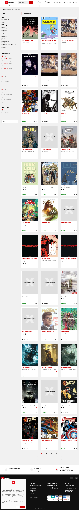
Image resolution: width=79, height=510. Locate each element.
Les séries (32, 493)
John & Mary (64, 113)
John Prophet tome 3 (66, 331)
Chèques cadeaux (69, 490)
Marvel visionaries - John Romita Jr (29, 259)
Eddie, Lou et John (26, 186)
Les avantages (68, 487)
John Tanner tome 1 (46, 222)
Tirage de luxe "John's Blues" (68, 40)
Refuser (17, 506)
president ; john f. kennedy (48, 331)
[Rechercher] (31, 2)
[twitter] (76, 478)
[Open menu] (2, 2)
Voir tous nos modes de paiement (37, 498)
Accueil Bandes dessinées (35, 485)
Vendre (72, 6)
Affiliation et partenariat (52, 487)
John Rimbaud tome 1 (27, 222)
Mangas (20, 6)
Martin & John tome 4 (47, 149)
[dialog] (13, 494)
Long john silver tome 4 (47, 367)
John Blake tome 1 (65, 149)
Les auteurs (32, 494)
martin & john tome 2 (27, 331)
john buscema (25, 113)
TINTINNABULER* (68, 491)
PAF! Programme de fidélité (52, 488)
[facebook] (71, 478)
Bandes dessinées (7, 6)
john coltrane (45, 113)
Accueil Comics (33, 490)
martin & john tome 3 (46, 295)
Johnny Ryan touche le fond (48, 404)
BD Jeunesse (46, 6)
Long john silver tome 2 (27, 367)
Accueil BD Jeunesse (34, 487)
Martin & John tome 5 (27, 295)
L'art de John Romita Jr (47, 440)
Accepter (22, 506)
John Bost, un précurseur (48, 186)
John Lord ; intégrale (27, 149)
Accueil (2, 9)
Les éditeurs (32, 491)
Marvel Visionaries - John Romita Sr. (68, 259)
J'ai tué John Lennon (66, 186)
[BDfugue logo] (9, 2)
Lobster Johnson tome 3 (27, 440)
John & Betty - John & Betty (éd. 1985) (29, 77)
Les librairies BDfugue (69, 485)
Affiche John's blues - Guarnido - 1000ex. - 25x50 (68, 77)
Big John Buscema (46, 258)
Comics (33, 6)
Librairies (48, 2)
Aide (40, 2)
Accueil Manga (33, 488)
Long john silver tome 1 (27, 404)
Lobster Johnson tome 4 (67, 404)
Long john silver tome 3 (66, 367)
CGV (35, 508)
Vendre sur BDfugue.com (52, 485)
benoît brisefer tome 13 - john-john (49, 41)
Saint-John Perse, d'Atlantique (29, 40)
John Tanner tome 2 (66, 222)
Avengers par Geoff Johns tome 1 (69, 440)
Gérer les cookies (5, 506)
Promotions (59, 6)
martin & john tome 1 (66, 295)
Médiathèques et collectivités (71, 488)
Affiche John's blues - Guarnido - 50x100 (49, 77)
